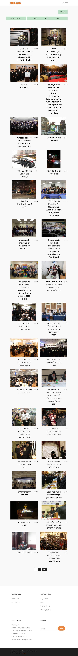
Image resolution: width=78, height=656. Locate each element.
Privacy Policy (46, 610)
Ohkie (24, 653)
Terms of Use (45, 606)
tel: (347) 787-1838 (19, 634)
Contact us (16, 602)
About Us (15, 599)
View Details (24, 36)
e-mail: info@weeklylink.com (22, 640)
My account (45, 599)
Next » (44, 569)
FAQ (42, 602)
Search (62, 12)
